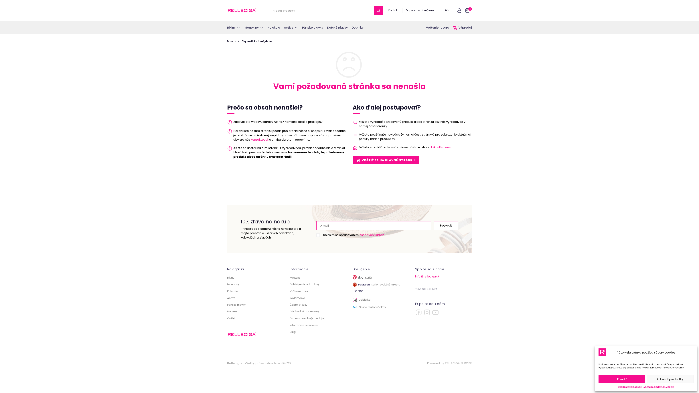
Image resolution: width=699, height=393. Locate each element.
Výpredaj (465, 27)
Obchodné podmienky (304, 311)
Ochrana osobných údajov (658, 386)
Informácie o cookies (630, 386)
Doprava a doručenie (420, 10)
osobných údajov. (372, 235)
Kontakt (393, 10)
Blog (293, 332)
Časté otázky (298, 305)
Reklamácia (297, 298)
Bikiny (230, 277)
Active (231, 298)
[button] (459, 10)
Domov (231, 41)
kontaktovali (259, 140)
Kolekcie (232, 291)
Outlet (231, 318)
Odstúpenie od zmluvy (304, 284)
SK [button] (446, 10)
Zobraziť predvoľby (670, 379)
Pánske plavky (236, 305)
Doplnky (232, 311)
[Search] (378, 10)
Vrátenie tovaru (437, 27)
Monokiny (233, 284)
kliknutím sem (441, 147)
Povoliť (622, 379)
